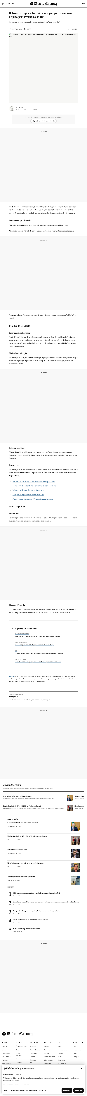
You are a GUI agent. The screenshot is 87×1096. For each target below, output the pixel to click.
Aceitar (78, 1090)
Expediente (6, 1053)
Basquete (33, 1053)
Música (46, 1053)
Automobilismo (35, 1050)
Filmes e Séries (49, 1057)
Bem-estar (62, 1060)
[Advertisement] (43, 166)
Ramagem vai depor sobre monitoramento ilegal (28, 495)
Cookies (18, 1084)
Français (76, 1057)
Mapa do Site (6, 1063)
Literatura (47, 1063)
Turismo (61, 1053)
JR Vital (11, 676)
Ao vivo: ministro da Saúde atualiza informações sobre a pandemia (34, 486)
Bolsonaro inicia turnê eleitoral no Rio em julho (28, 490)
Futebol (32, 1057)
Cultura (46, 1046)
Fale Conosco (6, 1057)
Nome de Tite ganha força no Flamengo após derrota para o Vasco (34, 482)
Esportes (33, 1046)
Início (74, 1046)
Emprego (19, 1062)
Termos (26, 1084)
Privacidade (8, 1084)
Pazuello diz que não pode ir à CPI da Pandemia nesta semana (33, 499)
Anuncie (4, 1046)
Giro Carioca (48, 1060)
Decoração (62, 1063)
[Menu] (3, 3)
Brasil (18, 1050)
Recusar (66, 1090)
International (77, 1050)
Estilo (60, 1046)
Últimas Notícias (21, 1046)
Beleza (60, 1057)
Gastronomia (62, 1050)
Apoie (83, 4)
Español (75, 1053)
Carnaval (47, 1050)
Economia (19, 1059)
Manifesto (5, 1060)
